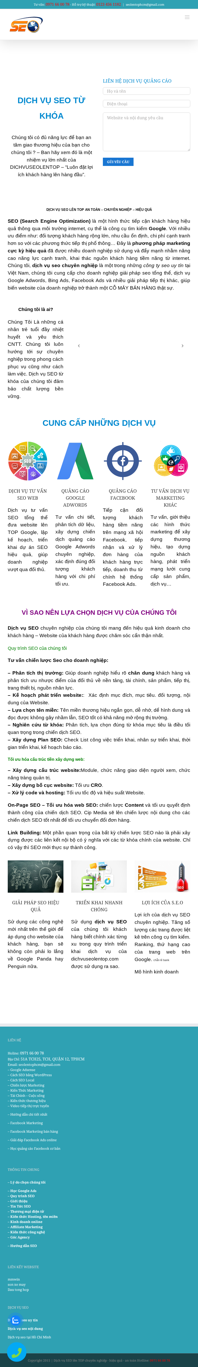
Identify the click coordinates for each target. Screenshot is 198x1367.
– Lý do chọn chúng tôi (27, 1182)
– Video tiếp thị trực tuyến (28, 1106)
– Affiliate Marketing (25, 1227)
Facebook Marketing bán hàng (34, 1131)
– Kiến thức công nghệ (26, 1232)
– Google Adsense (21, 1069)
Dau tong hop (18, 1289)
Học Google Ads (23, 1190)
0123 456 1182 (108, 4)
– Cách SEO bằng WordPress (30, 1075)
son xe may (17, 1284)
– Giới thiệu (18, 1201)
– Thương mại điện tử (26, 1211)
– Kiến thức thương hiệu (27, 1100)
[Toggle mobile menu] (187, 17)
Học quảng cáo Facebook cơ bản (35, 1148)
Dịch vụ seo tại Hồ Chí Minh (29, 1337)
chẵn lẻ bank (161, 960)
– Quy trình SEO (21, 1196)
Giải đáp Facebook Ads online (33, 1140)
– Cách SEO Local (21, 1080)
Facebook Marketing (26, 1123)
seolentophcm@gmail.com (145, 4)
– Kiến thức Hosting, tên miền (33, 1216)
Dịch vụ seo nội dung (25, 1328)
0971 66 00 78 (57, 4)
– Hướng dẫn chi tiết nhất (27, 1114)
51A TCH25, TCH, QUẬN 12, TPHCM (53, 1058)
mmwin (14, 1279)
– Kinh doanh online (25, 1221)
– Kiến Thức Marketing (26, 1090)
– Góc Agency (19, 1237)
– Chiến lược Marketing (26, 1085)
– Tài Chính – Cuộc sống (26, 1095)
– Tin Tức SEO (19, 1206)
